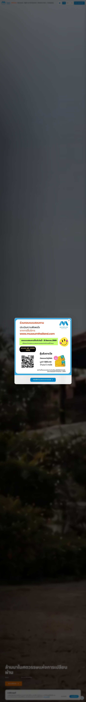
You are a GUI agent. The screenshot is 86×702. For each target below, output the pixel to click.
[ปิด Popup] (68, 320)
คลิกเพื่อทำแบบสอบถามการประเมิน (42, 380)
